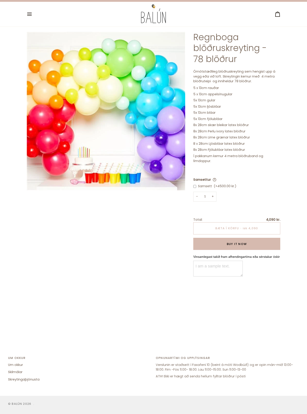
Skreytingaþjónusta (24, 379)
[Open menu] (33, 14)
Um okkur (15, 365)
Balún (17, 404)
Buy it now (237, 244)
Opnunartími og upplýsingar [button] (183, 358)
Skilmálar (15, 372)
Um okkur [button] (16, 358)
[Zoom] (35, 182)
